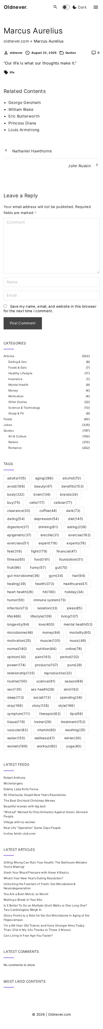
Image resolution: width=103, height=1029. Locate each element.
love (47, 624)
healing (16, 584)
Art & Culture (17, 436)
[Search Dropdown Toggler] (55, 7)
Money (13, 390)
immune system (50, 600)
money (51, 632)
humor (15, 600)
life (12, 72)
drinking (48, 527)
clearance (18, 511)
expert (48, 543)
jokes (74, 608)
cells (37, 502)
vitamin (46, 730)
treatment (73, 722)
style (66, 705)
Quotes (70, 52)
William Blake (20, 109)
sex (14, 689)
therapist (50, 714)
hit (49, 592)
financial (67, 551)
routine (17, 681)
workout (47, 746)
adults (16, 478)
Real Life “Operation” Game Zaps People (32, 828)
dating (16, 519)
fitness (16, 559)
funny (38, 567)
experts (76, 543)
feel (14, 551)
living (69, 616)
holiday (74, 592)
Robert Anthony (14, 777)
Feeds (8, 419)
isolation (47, 608)
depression (46, 519)
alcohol (72, 478)
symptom (18, 714)
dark (73, 511)
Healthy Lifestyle (20, 373)
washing (75, 730)
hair (79, 575)
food (42, 559)
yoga (73, 746)
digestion (18, 527)
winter (72, 738)
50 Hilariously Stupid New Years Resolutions (35, 795)
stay (15, 705)
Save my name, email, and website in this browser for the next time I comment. (50, 308)
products (46, 665)
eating (77, 527)
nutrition (46, 649)
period (69, 657)
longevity (18, 624)
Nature (13, 442)
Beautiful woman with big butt (25, 806)
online (74, 649)
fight (39, 551)
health (44, 584)
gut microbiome (23, 575)
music (78, 640)
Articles (9, 356)
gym (56, 575)
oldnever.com (16, 41)
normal (17, 649)
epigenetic (19, 535)
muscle (50, 640)
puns (74, 665)
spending (71, 697)
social (42, 697)
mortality (80, 632)
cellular (63, 502)
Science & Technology (24, 407)
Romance (15, 448)
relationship (21, 673)
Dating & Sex (17, 362)
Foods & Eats (17, 367)
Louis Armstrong (24, 129)
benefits (73, 486)
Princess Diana (22, 123)
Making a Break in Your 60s (23, 899)
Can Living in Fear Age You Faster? (28, 935)
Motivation (15, 396)
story (40, 705)
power (16, 665)
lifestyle (41, 616)
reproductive (58, 673)
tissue (16, 722)
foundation (71, 559)
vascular (17, 730)
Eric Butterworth (24, 116)
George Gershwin (24, 102)
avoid (16, 486)
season (74, 681)
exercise (79, 535)
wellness (44, 738)
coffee (48, 511)
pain (43, 657)
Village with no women (19, 822)
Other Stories (17, 402)
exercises (18, 543)
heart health (20, 592)
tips (76, 714)
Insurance (15, 379)
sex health (42, 689)
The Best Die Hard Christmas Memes (29, 800)
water (16, 738)
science (46, 681)
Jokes (8, 425)
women (17, 746)
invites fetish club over (20, 833)
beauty (43, 486)
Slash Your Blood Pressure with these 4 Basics (36, 872)
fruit (14, 567)
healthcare (75, 584)
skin (71, 689)
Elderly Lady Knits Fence (21, 789)
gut (61, 567)
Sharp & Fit (16, 413)
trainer (43, 722)
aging (44, 478)
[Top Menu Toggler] (96, 7)
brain (42, 494)
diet (75, 519)
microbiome (20, 632)
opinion (16, 657)
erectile (49, 535)
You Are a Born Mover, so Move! (26, 894)
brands (69, 494)
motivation (19, 640)
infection (17, 608)
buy (13, 502)
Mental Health (18, 384)
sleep (15, 697)
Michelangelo (13, 783)
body (15, 494)
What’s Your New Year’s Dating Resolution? (33, 878)
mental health (78, 624)
